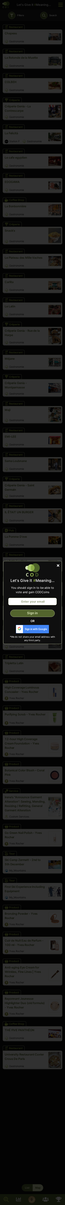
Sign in (32, 613)
